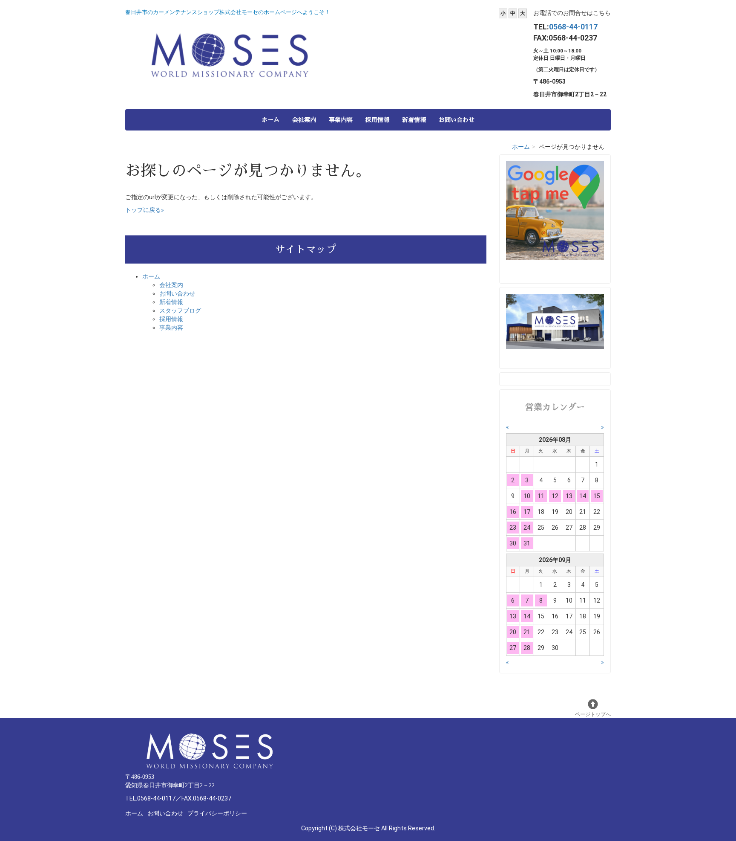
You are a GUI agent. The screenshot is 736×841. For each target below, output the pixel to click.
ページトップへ (593, 714)
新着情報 (414, 120)
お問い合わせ (456, 120)
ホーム (270, 120)
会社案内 (304, 120)
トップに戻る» (144, 209)
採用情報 (377, 120)
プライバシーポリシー (217, 813)
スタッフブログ (180, 310)
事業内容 (341, 120)
